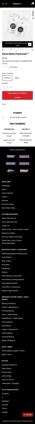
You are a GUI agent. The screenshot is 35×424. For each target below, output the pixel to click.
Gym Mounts (6, 326)
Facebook (5, 394)
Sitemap (5, 200)
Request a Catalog (8, 233)
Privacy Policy (7, 372)
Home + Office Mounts (10, 314)
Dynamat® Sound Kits (9, 283)
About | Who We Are (9, 218)
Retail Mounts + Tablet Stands (12, 318)
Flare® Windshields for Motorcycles (14, 254)
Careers (4, 197)
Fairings (4, 272)
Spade (17, 78)
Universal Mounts (8, 337)
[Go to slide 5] (17, 49)
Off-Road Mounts (8, 311)
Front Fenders (7, 257)
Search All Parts (7, 193)
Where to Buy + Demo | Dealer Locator (15, 229)
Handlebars (6, 268)
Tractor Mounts (7, 322)
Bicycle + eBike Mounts (10, 307)
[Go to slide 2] (12, 49)
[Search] (6, 4)
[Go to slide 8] (22, 49)
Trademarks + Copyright (10, 383)
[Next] (32, 49)
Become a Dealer (8, 204)
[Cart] (32, 4)
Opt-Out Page (6, 376)
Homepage (6, 186)
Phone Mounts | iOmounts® (12, 276)
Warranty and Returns (9, 365)
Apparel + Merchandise (10, 291)
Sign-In (4, 189)
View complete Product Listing (17, 95)
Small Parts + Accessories (11, 287)
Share (4, 104)
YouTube (5, 405)
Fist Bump (7, 78)
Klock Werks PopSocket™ (15, 54)
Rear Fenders (6, 261)
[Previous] (3, 49)
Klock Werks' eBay (8, 208)
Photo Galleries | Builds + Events (13, 351)
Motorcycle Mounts (9, 303)
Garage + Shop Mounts (10, 329)
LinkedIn (5, 412)
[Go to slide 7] (20, 49)
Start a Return (6, 368)
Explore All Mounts (8, 340)
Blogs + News (7, 354)
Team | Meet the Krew (9, 222)
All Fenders (6, 265)
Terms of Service (8, 380)
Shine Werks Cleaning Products (13, 279)
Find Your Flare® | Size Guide (12, 237)
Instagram (5, 401)
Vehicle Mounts (7, 333)
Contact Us (6, 226)
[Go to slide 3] (14, 49)
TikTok (4, 408)
